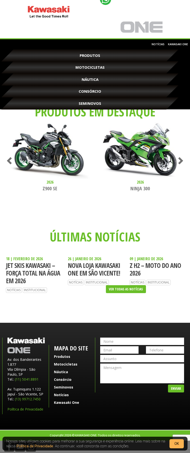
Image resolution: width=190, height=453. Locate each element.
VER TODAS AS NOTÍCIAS (126, 289)
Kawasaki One (141, 27)
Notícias (158, 44)
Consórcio (62, 379)
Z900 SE (50, 188)
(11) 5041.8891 (27, 379)
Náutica (90, 79)
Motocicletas (90, 67)
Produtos (90, 55)
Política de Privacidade (25, 409)
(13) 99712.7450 (28, 399)
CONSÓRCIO (90, 91)
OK (176, 444)
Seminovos (90, 103)
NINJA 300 (140, 188)
